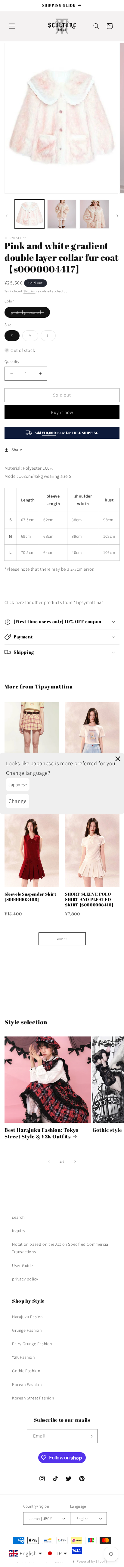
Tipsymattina (16, 238)
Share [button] (16, 449)
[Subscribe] (90, 1436)
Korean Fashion (27, 1384)
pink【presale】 (30, 313)
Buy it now (62, 412)
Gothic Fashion (26, 1370)
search (18, 1217)
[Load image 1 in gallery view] (29, 214)
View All (62, 939)
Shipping (29, 291)
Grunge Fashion (27, 1330)
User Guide (22, 1265)
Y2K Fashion (23, 1357)
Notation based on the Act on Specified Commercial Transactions (60, 1247)
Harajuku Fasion (27, 1316)
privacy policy (25, 1279)
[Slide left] (6, 215)
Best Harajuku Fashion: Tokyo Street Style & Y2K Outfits (42, 1133)
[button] (12, 26)
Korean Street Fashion (33, 1398)
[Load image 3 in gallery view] (94, 214)
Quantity (12, 361)
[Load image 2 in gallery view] (62, 214)
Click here (14, 602)
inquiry (18, 1230)
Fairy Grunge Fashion (32, 1343)
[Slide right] (117, 215)
